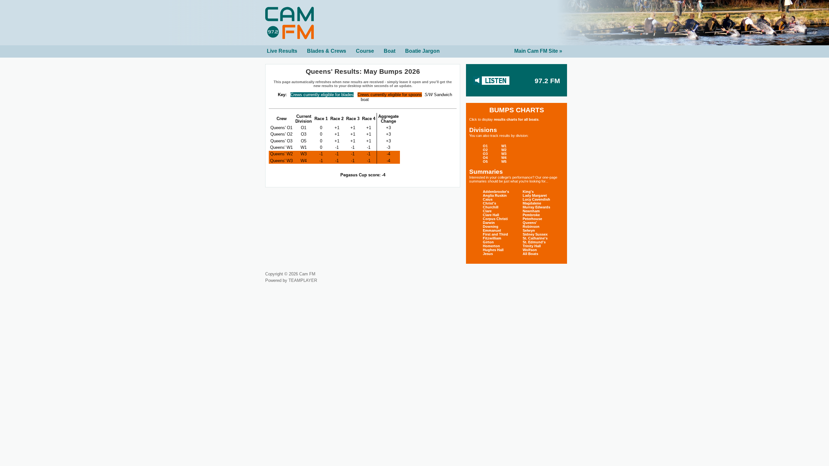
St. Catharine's (535, 238)
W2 (503, 150)
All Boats (530, 254)
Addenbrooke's (496, 192)
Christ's (489, 203)
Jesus (488, 254)
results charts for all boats (516, 119)
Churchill (490, 207)
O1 (485, 146)
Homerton (491, 246)
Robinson (531, 226)
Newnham (531, 211)
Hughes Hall (493, 250)
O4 (485, 158)
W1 (503, 146)
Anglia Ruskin (495, 195)
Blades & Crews (326, 51)
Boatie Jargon (422, 51)
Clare (487, 211)
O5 (485, 161)
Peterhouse (532, 219)
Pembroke (531, 215)
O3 (485, 154)
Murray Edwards (536, 207)
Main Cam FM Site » (538, 51)
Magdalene (532, 203)
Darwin (489, 223)
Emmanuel (492, 230)
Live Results (282, 51)
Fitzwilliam (492, 238)
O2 (485, 150)
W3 (503, 154)
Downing (490, 226)
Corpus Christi (495, 219)
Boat (389, 51)
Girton (488, 242)
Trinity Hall (532, 246)
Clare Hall (491, 215)
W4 (503, 158)
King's (528, 192)
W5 (503, 161)
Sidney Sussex (535, 234)
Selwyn (529, 230)
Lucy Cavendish (536, 199)
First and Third (495, 234)
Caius (488, 199)
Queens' (530, 223)
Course (365, 51)
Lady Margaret (535, 195)
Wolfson (530, 250)
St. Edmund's (534, 242)
